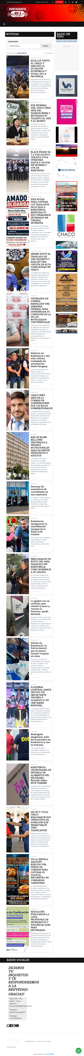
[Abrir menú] (4, 24)
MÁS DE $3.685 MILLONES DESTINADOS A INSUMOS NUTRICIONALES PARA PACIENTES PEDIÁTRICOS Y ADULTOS (40, 446)
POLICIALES (65, 28)
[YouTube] (76, 2)
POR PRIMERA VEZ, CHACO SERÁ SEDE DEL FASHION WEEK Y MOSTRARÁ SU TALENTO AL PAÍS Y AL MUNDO (41, 113)
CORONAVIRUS (33, 28)
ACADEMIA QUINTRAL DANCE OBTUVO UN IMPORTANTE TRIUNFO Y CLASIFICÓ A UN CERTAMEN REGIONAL (41, 696)
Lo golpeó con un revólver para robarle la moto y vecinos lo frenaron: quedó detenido (40, 607)
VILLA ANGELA (19, 28)
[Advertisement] (67, 58)
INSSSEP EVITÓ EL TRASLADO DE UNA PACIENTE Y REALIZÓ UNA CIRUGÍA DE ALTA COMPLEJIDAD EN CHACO (41, 262)
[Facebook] (69, 2)
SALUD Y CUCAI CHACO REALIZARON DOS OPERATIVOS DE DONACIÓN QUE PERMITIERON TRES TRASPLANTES (41, 821)
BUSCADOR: (13, 42)
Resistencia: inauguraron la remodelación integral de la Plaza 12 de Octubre (39, 528)
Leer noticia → (35, 96)
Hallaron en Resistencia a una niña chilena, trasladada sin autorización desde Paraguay (40, 360)
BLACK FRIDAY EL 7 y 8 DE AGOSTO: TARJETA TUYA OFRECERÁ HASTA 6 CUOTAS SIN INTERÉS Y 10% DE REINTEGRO (41, 161)
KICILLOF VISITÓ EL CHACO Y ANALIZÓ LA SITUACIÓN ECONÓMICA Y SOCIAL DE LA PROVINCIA (40, 68)
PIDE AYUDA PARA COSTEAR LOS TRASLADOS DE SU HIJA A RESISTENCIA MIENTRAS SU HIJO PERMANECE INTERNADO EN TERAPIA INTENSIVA (41, 211)
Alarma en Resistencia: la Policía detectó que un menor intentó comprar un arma (40, 649)
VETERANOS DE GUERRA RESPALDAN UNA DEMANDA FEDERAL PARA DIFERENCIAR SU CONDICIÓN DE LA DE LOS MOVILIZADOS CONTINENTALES (41, 310)
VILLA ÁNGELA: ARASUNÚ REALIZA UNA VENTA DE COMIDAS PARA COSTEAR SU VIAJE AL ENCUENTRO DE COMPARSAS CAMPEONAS (40, 871)
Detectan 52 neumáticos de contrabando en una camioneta (39, 490)
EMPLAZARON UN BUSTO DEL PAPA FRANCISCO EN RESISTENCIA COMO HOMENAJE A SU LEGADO (41, 565)
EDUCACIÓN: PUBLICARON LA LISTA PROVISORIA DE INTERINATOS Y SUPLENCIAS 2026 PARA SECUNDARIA (40, 920)
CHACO (44, 28)
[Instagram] (72, 2)
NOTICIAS (54, 28)
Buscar (45, 46)
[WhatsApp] (65, 2)
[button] (53, 2)
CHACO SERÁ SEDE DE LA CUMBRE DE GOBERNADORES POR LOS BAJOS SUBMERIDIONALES (41, 402)
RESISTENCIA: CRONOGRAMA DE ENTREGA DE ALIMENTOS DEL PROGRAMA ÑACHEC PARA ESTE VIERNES (41, 775)
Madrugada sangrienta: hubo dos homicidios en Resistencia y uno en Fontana (41, 739)
